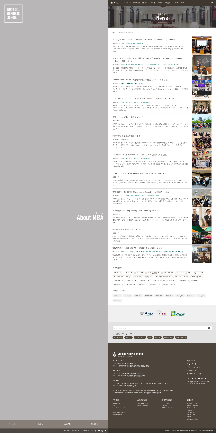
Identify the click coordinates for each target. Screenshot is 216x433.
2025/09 (201, 296)
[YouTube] (98, 430)
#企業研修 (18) (196, 277)
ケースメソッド (126, 3)
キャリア (175, 3)
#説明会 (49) (131, 284)
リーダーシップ (191, 407)
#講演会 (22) (143, 284)
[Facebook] (92, 430)
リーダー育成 (165, 403)
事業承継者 (180, 430)
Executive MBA (116, 403)
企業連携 (152, 3)
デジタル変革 (190, 412)
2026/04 (138, 296)
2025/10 (190, 296)
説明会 (40, 424)
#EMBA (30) (118, 273)
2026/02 (159, 296)
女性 (196, 430)
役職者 (186, 430)
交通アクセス (192, 361)
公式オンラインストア (195, 374)
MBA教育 (122, 32)
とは (116, 3)
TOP (115, 32)
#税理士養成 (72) (196, 280)
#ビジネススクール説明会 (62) (143, 277)
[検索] (209, 328)
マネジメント (190, 410)
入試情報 (67, 424)
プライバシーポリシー (195, 367)
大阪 (68, 430)
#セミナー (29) (199, 273)
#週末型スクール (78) (170, 284)
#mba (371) (140, 273)
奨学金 (182, 3)
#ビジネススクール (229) (122, 277)
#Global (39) (129, 273)
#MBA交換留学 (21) (154, 273)
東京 (64, 430)
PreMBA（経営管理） (142, 405)
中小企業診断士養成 (142, 403)
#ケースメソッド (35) (184, 273)
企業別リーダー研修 (167, 407)
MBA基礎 (164, 405)
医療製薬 (192, 430)
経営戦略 (189, 416)
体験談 (94, 424)
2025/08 (117, 300)
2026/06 (128, 296)
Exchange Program (117, 414)
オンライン (78, 430)
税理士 (211, 430)
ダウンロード (13, 424)
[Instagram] (102, 430)
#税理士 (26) (183, 280)
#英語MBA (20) (119, 284)
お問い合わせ (192, 370)
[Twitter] (88, 430)
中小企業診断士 (203, 430)
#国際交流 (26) (132, 280)
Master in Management (118, 407)
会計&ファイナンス (192, 403)
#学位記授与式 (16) (159, 280)
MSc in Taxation (116, 410)
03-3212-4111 (121, 376)
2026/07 (117, 296)
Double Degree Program (118, 412)
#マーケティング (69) (181, 277)
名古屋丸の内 (117, 361)
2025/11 (180, 296)
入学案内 (160, 3)
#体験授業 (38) (119, 280)
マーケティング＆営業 (192, 405)
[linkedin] (105, 430)
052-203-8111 (121, 366)
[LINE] (95, 430)
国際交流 (167, 3)
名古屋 (72, 430)
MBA (113, 405)
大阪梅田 (115, 380)
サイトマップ (192, 364)
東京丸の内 (116, 370)
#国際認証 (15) (145, 280)
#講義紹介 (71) (155, 284)
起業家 (174, 430)
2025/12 (169, 296)
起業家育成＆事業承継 (192, 419)
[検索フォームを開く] (212, 3)
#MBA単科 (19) (168, 273)
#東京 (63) (172, 280)
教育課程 (144, 3)
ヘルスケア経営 (191, 414)
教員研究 (136, 3)
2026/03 (148, 296)
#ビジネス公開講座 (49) (163, 277)
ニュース (130, 32)
